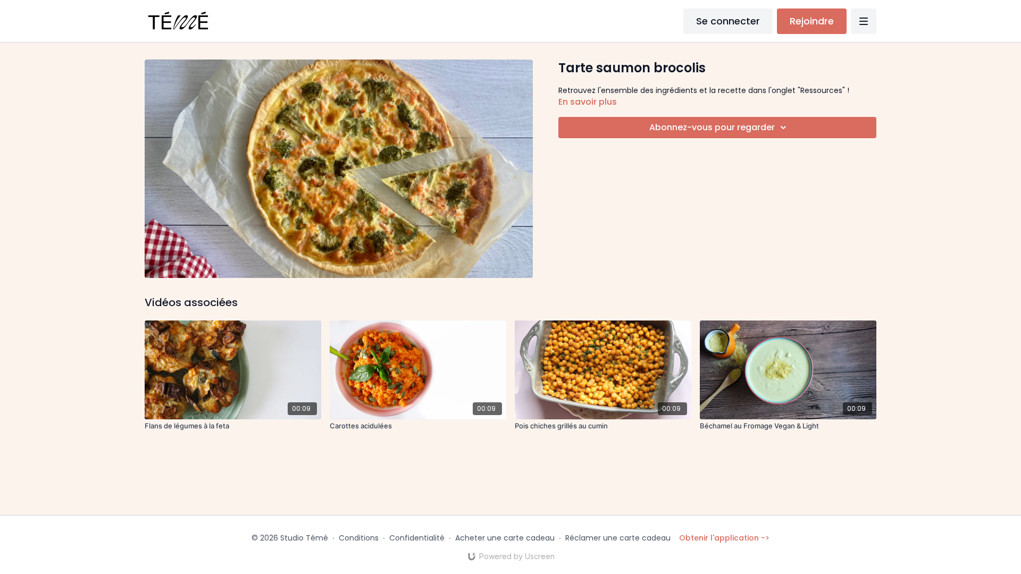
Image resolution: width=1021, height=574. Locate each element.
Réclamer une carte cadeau (618, 538)
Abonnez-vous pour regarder (712, 127)
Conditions (359, 538)
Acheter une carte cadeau (505, 538)
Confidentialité (417, 538)
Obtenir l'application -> (724, 538)
